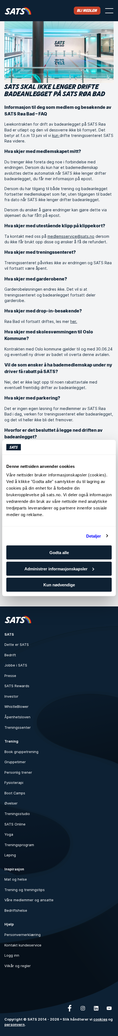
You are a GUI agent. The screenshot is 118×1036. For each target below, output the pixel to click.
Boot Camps (14, 793)
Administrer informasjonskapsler (56, 568)
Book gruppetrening (21, 752)
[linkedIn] (96, 1008)
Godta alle (59, 552)
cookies (100, 1019)
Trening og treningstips (24, 890)
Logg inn (11, 955)
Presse (10, 676)
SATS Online (15, 824)
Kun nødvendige (59, 584)
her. (73, 321)
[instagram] (82, 1008)
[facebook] (69, 1008)
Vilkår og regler (17, 966)
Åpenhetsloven (17, 717)
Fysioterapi (13, 783)
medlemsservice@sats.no (70, 236)
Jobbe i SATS (15, 665)
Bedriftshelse (15, 910)
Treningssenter (17, 727)
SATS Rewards (16, 686)
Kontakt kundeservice (22, 945)
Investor (11, 696)
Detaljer (93, 535)
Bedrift (10, 655)
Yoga (8, 834)
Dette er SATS (16, 645)
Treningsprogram (19, 845)
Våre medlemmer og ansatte (29, 900)
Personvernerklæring (22, 935)
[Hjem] (18, 11)
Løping (10, 855)
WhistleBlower (16, 707)
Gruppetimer (15, 762)
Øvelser (11, 803)
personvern (14, 1024)
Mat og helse (15, 879)
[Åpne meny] (109, 10)
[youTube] (109, 1008)
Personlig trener (18, 772)
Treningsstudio (17, 814)
